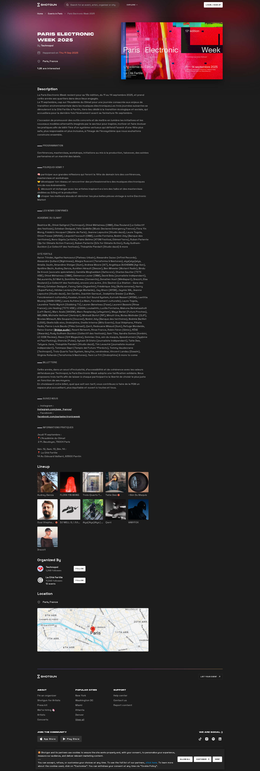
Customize (201, 759)
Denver (79, 714)
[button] (79, 568)
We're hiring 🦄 (46, 710)
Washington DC (84, 700)
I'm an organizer (46, 695)
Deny (217, 759)
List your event (209, 676)
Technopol (47, 45)
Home (40, 13)
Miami (78, 705)
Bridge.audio (62, 329)
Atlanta (79, 710)
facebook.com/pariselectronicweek (58, 416)
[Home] (47, 5)
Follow (80, 568)
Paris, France (50, 602)
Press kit (42, 705)
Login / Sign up (213, 5)
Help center (120, 695)
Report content (122, 705)
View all (79, 719)
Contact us (120, 700)
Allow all (185, 759)
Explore (131, 5)
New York (80, 695)
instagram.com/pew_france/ (54, 409)
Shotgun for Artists (48, 700)
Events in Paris (55, 13)
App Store (50, 739)
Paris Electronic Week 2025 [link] (81, 13)
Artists (41, 714)
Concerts (42, 719)
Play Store (73, 739)
